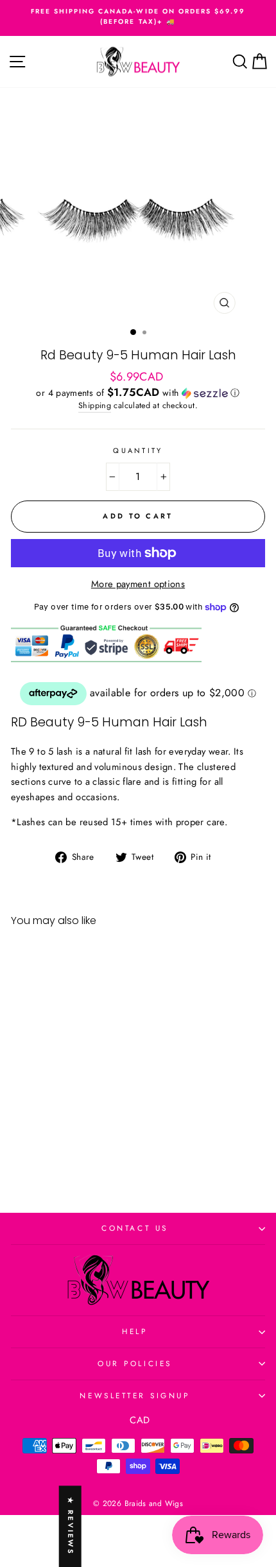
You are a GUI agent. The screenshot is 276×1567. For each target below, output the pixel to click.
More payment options (138, 584)
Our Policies (134, 1363)
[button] (138, 392)
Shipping (94, 405)
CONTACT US (134, 1227)
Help (134, 1331)
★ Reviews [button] (70, 1526)
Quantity (138, 450)
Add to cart (59, 1146)
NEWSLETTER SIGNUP (134, 1395)
